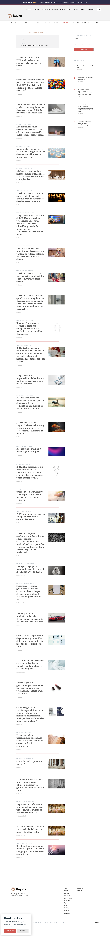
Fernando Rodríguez (23, 602)
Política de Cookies (37, 922)
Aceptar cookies (10, 930)
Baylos (20, 69)
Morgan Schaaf (22, 816)
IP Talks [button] (75, 9)
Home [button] (66, 890)
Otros (96, 22)
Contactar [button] (91, 9)
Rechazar (22, 930)
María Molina (21, 575)
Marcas (27, 22)
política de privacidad (85, 45)
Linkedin (80, 890)
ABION (35, 2)
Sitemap (61, 922)
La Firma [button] (28, 9)
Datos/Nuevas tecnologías (81, 22)
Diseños (65, 22)
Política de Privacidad (51, 922)
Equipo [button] (62, 9)
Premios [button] (82, 9)
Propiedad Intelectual (52, 22)
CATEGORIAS (13, 22)
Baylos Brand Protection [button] (50, 9)
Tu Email (76, 38)
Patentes (37, 22)
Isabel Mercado (22, 672)
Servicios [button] (36, 9)
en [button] (99, 9)
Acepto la (83, 45)
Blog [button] (68, 9)
